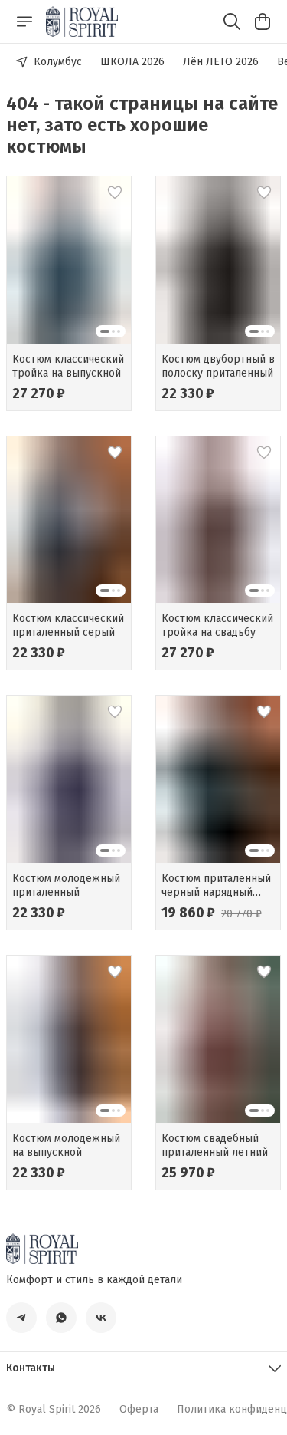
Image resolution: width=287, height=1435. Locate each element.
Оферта (138, 1409)
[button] (69, 260)
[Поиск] (232, 21)
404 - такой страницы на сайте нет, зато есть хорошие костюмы (142, 125)
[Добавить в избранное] (115, 192)
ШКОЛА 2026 (132, 61)
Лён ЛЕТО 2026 (221, 61)
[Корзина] (262, 21)
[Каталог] (24, 21)
